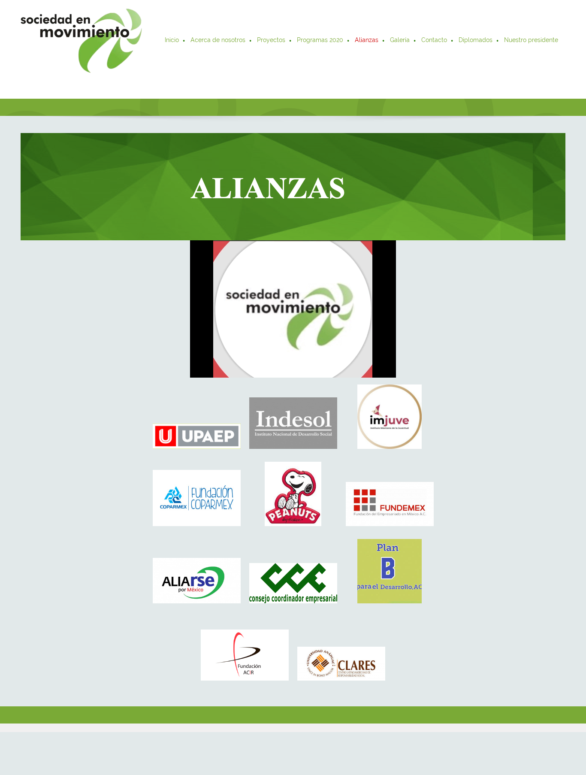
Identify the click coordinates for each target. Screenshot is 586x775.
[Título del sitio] (81, 41)
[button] (196, 418)
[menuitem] (172, 41)
